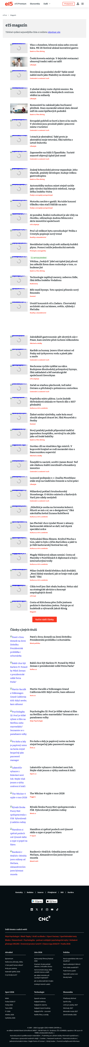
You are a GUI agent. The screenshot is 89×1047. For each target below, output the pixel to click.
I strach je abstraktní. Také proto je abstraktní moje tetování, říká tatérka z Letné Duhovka (51, 139)
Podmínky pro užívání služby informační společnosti (60, 1036)
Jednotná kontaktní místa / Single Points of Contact (27, 1041)
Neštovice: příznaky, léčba (14, 962)
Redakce (30, 892)
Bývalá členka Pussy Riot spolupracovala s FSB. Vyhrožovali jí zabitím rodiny (53, 808)
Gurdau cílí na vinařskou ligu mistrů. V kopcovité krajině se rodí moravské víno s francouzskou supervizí (52, 449)
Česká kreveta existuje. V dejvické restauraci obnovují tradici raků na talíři (54, 60)
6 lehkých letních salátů (42, 984)
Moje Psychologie (12, 936)
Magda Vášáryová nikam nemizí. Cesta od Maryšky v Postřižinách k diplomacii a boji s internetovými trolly (53, 557)
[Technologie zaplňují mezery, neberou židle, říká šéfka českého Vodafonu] (19, 280)
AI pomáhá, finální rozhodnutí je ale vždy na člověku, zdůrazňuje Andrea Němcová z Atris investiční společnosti (54, 218)
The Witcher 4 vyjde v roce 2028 (47, 793)
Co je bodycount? (11, 975)
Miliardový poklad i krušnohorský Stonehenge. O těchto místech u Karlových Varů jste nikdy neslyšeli (53, 494)
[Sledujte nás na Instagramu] (47, 909)
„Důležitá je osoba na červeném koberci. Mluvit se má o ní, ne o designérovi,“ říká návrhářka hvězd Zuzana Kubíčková (52, 510)
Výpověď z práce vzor (70, 974)
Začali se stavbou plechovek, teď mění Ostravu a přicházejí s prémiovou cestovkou (54, 387)
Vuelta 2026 (65, 944)
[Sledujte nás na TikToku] (57, 909)
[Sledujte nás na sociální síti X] (37, 909)
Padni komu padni (69, 971)
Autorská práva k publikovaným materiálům (25, 1036)
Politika (66, 952)
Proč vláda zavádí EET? (71, 967)
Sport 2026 (9, 992)
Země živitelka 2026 (69, 1015)
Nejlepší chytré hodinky (42, 1008)
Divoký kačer (67, 977)
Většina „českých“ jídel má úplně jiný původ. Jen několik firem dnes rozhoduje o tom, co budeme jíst (54, 264)
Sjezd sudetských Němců (71, 964)
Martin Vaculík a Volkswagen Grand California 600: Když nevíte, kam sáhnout (52, 690)
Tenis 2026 (8, 1008)
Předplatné (52, 892)
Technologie (39, 992)
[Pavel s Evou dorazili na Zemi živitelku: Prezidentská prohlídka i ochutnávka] (19, 646)
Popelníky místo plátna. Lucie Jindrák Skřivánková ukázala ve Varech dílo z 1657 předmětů (53, 401)
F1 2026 (7, 1011)
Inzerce (40, 892)
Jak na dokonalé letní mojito (43, 981)
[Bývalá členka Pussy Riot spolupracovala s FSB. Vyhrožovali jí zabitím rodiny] (19, 814)
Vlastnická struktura (70, 1038)
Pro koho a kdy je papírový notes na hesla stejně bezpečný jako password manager (52, 743)
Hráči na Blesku (38, 936)
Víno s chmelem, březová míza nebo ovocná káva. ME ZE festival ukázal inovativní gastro (54, 46)
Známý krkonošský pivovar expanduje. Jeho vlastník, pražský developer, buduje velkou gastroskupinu (54, 172)
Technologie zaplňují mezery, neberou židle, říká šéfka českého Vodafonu (54, 279)
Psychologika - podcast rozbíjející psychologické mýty (46, 940)
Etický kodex (50, 1041)
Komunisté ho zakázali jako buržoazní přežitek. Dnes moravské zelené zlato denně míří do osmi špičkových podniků (54, 108)
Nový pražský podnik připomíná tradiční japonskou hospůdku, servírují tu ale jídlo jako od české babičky (53, 433)
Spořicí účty (67, 1002)
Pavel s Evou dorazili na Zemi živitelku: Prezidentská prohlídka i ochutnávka (51, 638)
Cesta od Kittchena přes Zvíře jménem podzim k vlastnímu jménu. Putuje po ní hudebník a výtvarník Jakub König (52, 605)
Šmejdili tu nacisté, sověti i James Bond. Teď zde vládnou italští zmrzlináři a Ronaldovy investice (54, 465)
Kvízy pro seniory (11, 968)
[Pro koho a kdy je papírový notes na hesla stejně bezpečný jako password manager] (19, 751)
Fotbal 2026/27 (10, 1002)
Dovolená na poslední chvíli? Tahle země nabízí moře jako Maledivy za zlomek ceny (53, 73)
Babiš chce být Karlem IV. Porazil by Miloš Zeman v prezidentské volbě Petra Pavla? (52, 664)
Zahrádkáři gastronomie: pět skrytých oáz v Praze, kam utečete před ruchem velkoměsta (54, 338)
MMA (7, 998)
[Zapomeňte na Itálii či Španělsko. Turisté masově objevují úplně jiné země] (19, 156)
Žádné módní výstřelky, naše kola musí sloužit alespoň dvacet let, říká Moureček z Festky (53, 417)
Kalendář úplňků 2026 (12, 972)
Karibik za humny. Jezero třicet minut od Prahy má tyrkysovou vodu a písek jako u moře (52, 353)
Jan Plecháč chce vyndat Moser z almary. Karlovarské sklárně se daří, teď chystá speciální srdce (52, 526)
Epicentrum (9, 959)
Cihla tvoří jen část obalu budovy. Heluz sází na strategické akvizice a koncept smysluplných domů (54, 589)
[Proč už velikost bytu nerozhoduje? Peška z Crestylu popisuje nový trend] (19, 234)
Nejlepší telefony (40, 1002)
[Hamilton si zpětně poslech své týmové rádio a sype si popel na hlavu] (19, 837)
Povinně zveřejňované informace (68, 1041)
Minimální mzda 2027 (70, 1011)
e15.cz (5, 15)
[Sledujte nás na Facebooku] (42, 909)
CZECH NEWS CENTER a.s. (53, 1028)
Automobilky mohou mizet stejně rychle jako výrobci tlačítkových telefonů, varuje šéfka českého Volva (52, 188)
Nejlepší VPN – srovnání (42, 1011)
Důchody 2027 (68, 1008)
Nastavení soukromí (54, 1038)
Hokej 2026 (9, 1005)
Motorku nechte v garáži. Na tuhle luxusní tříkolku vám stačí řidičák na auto (53, 203)
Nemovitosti (17, 940)
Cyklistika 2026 (10, 1018)
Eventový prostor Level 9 (31, 944)
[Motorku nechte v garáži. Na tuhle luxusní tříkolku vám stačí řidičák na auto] (19, 205)
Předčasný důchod (69, 998)
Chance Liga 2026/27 (51, 944)
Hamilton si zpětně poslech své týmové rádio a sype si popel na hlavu (51, 831)
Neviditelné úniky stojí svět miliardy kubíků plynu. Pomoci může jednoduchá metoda (54, 246)
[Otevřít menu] (82, 3)
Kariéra (71, 892)
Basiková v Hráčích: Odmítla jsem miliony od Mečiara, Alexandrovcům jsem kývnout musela (54, 854)
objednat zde (54, 32)
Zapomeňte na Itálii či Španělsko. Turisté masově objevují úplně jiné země (52, 154)
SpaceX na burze (40, 998)
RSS (62, 892)
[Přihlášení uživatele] (78, 3)
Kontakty (19, 892)
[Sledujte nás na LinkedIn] (32, 909)
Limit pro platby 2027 (70, 1005)
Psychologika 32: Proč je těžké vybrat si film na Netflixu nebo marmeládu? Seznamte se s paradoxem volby (54, 714)
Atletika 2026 (9, 1015)
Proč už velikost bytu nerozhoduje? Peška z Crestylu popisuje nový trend (53, 232)
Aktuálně (9, 952)
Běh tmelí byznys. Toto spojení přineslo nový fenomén (54, 291)
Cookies (43, 1038)
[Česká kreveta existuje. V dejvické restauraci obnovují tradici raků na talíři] (19, 62)
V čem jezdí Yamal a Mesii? (14, 965)
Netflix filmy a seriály (41, 1015)
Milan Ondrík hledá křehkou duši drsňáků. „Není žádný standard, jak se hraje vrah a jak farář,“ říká (54, 573)
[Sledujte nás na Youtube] (52, 909)
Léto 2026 (38, 952)
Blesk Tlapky (26, 936)
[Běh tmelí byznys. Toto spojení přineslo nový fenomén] (19, 293)
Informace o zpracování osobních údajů (24, 1038)
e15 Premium (20, 4)
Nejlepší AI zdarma (40, 1005)
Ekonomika (35, 4)
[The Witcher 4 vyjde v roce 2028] (19, 797)
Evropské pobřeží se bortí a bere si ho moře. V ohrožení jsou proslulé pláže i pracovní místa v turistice (53, 123)
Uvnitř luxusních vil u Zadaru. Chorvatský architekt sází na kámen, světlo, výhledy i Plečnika (53, 306)
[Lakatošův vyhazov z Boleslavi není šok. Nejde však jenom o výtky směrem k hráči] (19, 777)
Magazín (13, 15)
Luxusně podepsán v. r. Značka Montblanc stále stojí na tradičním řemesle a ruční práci (54, 479)
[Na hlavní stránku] (9, 3)
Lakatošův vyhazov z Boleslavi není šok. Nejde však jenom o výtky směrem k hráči (52, 769)
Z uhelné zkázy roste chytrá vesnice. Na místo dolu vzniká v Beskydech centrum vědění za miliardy (52, 92)
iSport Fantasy (53, 936)
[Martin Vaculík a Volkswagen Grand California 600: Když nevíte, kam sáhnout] (19, 697)
